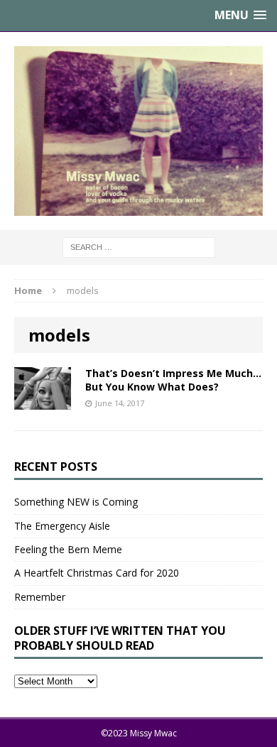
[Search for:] (139, 246)
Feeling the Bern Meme (68, 549)
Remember (39, 597)
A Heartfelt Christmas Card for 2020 (96, 572)
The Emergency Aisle (62, 526)
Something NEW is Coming (76, 501)
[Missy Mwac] (138, 131)
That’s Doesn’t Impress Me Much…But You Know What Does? (173, 379)
